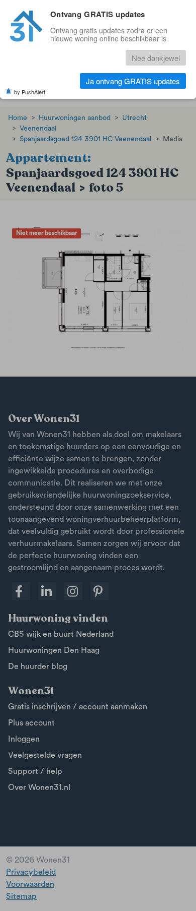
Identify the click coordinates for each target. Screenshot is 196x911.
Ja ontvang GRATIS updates (133, 81)
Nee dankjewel (156, 57)
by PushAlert (29, 92)
